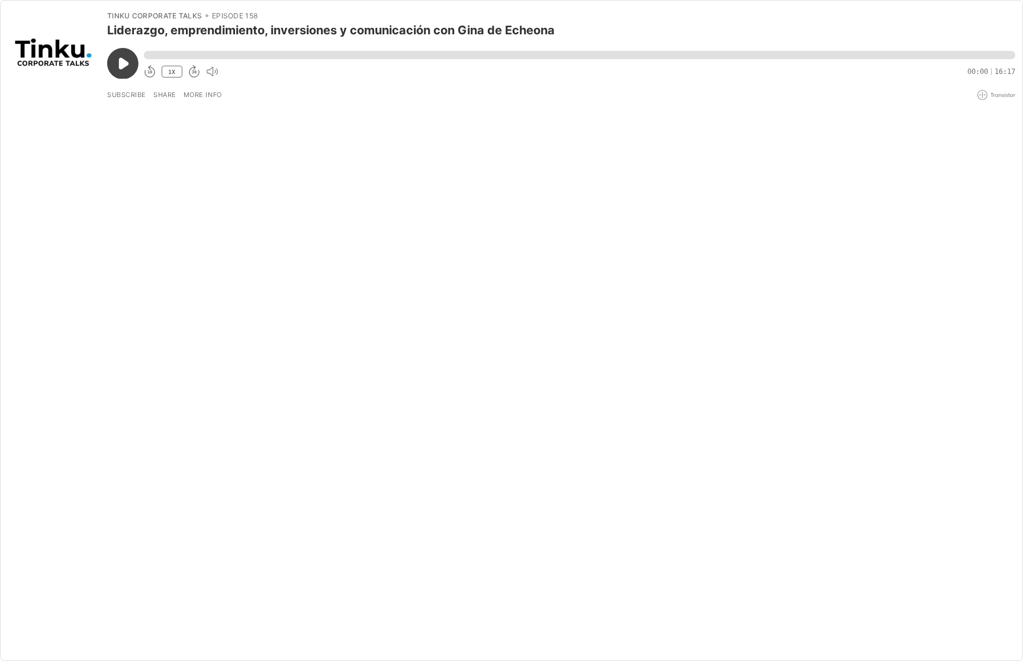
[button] (579, 55)
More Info (203, 95)
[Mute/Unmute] (212, 71)
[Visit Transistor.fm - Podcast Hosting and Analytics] (996, 95)
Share (164, 95)
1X (171, 72)
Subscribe (126, 95)
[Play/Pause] (53, 54)
